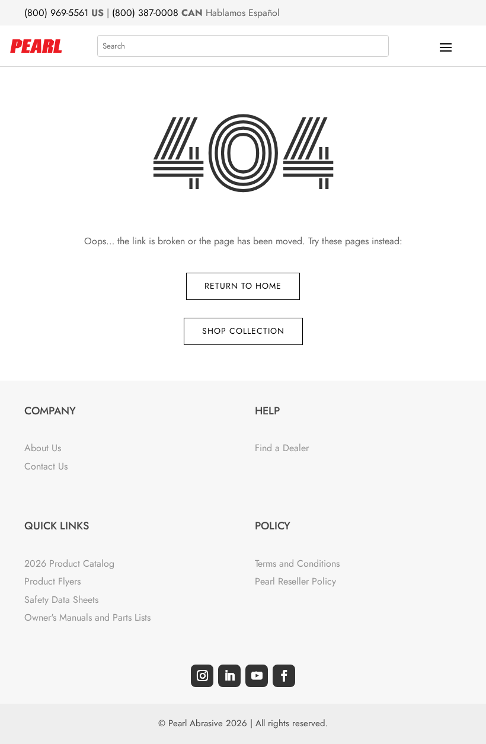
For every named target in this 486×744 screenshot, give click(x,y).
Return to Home (243, 286)
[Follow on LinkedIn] (229, 676)
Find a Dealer (282, 448)
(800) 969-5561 (56, 13)
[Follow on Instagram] (202, 676)
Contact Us (46, 466)
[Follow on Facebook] (284, 676)
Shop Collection (243, 331)
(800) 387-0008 (145, 13)
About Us (42, 448)
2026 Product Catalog (69, 563)
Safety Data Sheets (61, 599)
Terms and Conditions (297, 563)
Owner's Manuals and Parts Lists (87, 617)
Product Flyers (52, 581)
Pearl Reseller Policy (295, 581)
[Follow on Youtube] (256, 676)
